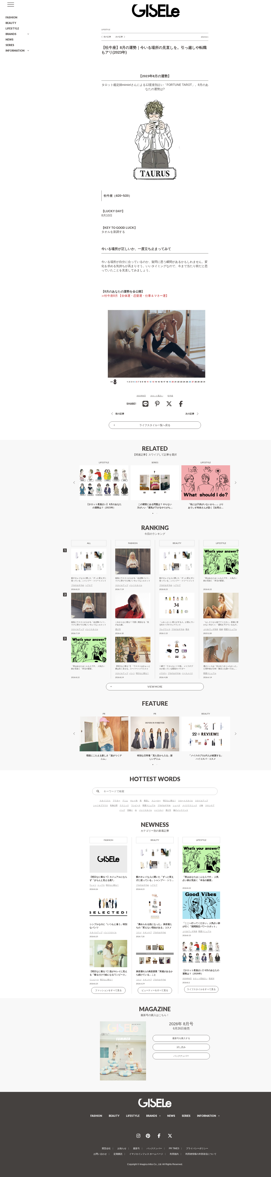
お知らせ (121, 1148)
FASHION (11, 17)
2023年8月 (141, 396)
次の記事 (119, 37)
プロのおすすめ (164, 805)
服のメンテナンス (180, 810)
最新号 (136, 1148)
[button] (153, 513)
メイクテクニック (189, 805)
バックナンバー (181, 1056)
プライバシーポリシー (197, 1148)
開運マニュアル (149, 805)
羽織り (130, 810)
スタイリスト (105, 801)
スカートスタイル (185, 801)
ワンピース (135, 805)
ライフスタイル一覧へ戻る (154, 425)
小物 (201, 805)
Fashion (108, 840)
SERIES (10, 45)
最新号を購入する (181, 1038)
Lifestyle (105, 29)
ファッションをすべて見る (108, 990)
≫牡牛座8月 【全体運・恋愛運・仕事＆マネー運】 (135, 295)
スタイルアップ (201, 801)
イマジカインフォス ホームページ (146, 1154)
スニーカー (156, 801)
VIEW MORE (154, 686)
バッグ (122, 810)
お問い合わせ (100, 1154)
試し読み (181, 1047)
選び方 (168, 810)
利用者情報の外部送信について (200, 1154)
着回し (146, 801)
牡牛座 (170, 396)
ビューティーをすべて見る (155, 990)
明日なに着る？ (169, 801)
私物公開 (113, 805)
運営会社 (106, 1148)
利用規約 (174, 1154)
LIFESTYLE (12, 28)
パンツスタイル (145, 810)
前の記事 (107, 37)
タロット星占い (156, 396)
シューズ (176, 805)
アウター (116, 801)
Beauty (155, 840)
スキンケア (209, 805)
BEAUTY (11, 22)
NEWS (9, 39)
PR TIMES (174, 1148)
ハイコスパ (158, 810)
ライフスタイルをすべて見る (201, 989)
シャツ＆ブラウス (100, 805)
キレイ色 (134, 801)
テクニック (124, 805)
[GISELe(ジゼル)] (154, 1103)
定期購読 (118, 1154)
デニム (125, 801)
